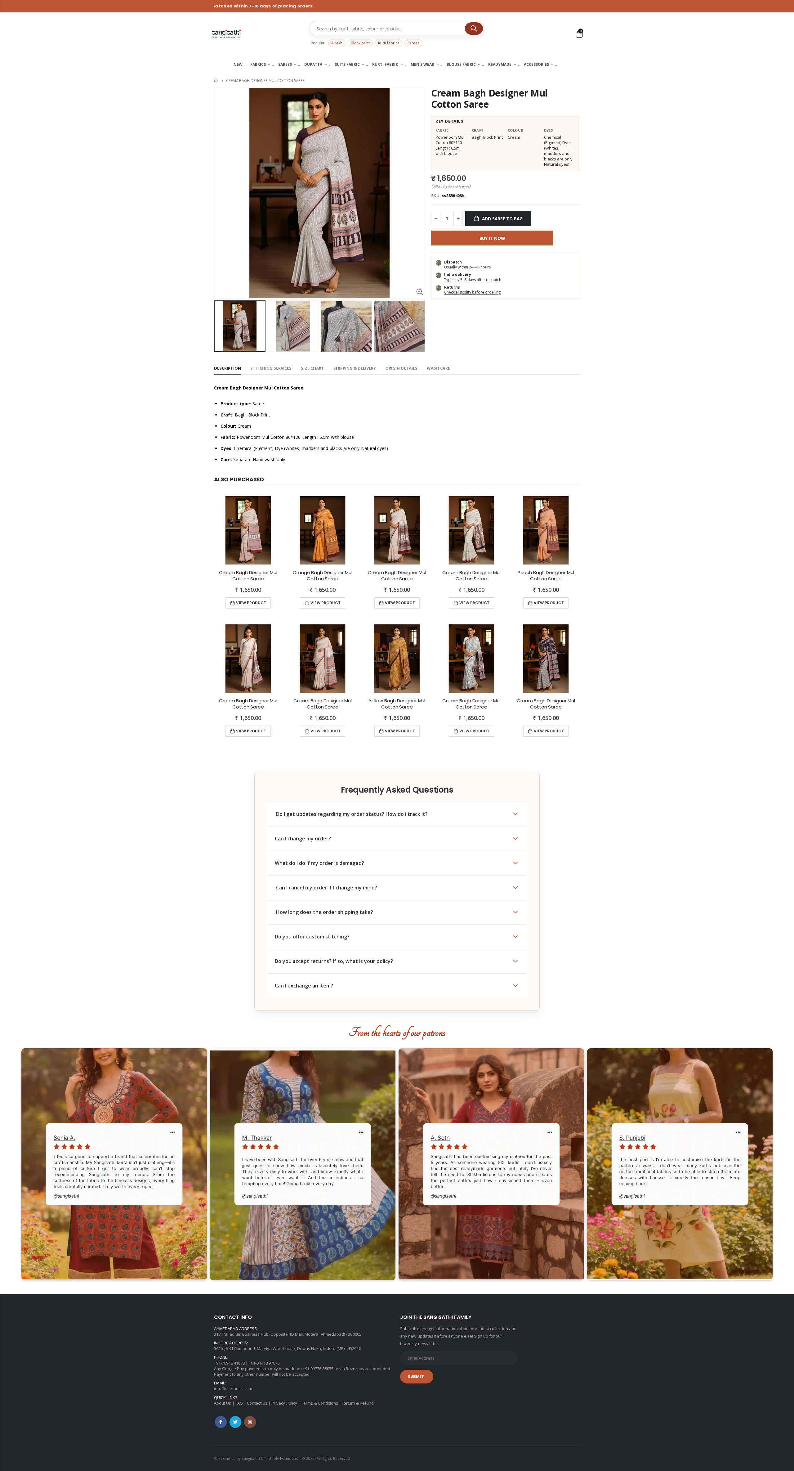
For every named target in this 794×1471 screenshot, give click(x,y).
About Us (222, 1403)
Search (474, 28)
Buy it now (492, 238)
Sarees (413, 43)
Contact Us (257, 1403)
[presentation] (220, 326)
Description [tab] (227, 368)
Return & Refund (358, 1403)
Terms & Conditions (319, 1403)
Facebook (221, 1422)
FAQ (239, 1403)
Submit (416, 1376)
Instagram (250, 1422)
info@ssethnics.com (233, 1388)
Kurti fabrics (388, 43)
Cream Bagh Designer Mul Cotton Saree (489, 98)
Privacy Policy (284, 1403)
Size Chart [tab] (312, 368)
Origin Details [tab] (401, 368)
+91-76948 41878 (229, 1363)
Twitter (235, 1422)
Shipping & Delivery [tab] (354, 368)
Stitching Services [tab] (271, 368)
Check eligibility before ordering (472, 292)
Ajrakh (336, 43)
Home (216, 80)
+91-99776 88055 (318, 1368)
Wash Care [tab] (438, 368)
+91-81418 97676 (264, 1363)
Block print (360, 43)
